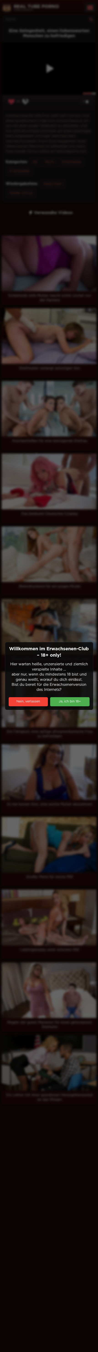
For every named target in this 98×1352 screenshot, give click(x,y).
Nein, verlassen (28, 701)
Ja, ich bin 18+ (70, 701)
